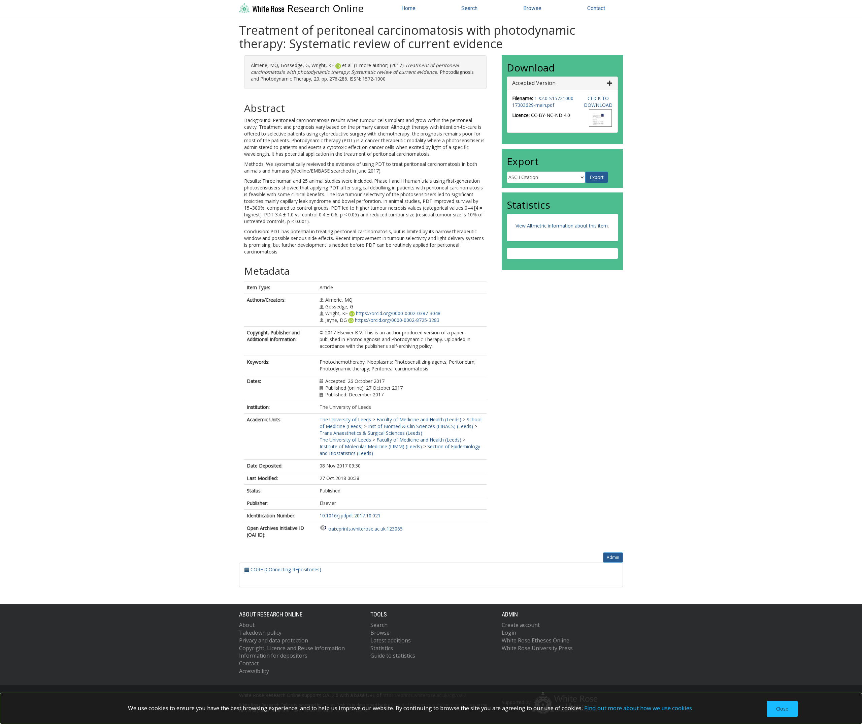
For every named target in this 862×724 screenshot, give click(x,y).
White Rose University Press (537, 648)
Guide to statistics (392, 655)
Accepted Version (534, 83)
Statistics (381, 648)
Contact (596, 8)
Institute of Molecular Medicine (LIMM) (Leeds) (371, 446)
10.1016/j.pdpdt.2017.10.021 (350, 515)
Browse (532, 8)
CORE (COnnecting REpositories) (285, 569)
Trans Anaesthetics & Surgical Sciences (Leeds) (371, 433)
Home (408, 8)
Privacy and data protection (273, 640)
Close (782, 708)
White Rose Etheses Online (535, 640)
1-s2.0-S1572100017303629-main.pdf (542, 101)
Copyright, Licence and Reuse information (292, 648)
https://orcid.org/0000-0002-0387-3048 (398, 313)
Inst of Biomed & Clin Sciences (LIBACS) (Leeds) (420, 426)
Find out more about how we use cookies (638, 708)
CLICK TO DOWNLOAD (598, 101)
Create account (521, 625)
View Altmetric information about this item (562, 225)
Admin (613, 557)
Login (509, 632)
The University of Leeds (345, 419)
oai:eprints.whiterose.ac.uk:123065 (365, 528)
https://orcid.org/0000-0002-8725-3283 (397, 320)
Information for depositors (273, 655)
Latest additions (390, 640)
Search (469, 8)
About (247, 625)
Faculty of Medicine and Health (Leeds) (418, 419)
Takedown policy (260, 632)
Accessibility (254, 671)
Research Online (308, 8)
